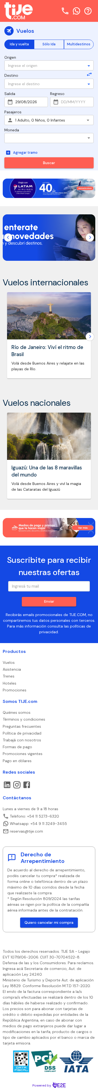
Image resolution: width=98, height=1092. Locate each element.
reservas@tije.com (26, 831)
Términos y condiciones (24, 719)
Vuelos (9, 662)
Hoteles (9, 683)
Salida (9, 93)
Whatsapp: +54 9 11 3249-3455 (38, 823)
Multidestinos (78, 44)
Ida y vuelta (19, 44)
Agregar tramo (25, 152)
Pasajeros (13, 112)
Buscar (49, 162)
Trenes (8, 676)
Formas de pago (17, 746)
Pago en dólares (17, 760)
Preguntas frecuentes (22, 726)
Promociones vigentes (22, 753)
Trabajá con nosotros (22, 740)
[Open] (88, 65)
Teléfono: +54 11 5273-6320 (34, 816)
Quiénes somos (16, 712)
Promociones (14, 690)
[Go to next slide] (90, 237)
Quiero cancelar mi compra (49, 922)
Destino (11, 75)
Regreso (57, 93)
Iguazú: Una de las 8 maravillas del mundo (46, 471)
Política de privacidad (22, 733)
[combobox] (45, 65)
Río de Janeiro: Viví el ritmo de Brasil (47, 351)
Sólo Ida (49, 44)
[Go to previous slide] (8, 237)
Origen (10, 57)
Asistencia (12, 669)
